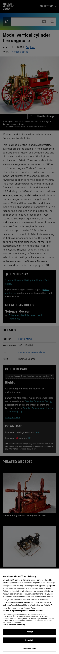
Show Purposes (29, 649)
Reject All (29, 640)
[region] (29, 611)
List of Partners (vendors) (14, 625)
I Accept (29, 632)
